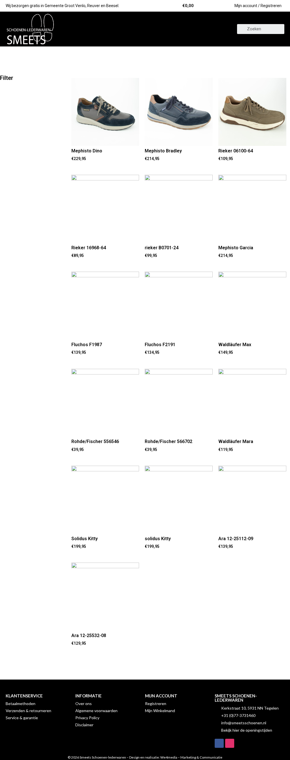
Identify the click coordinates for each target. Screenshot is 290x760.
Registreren (155, 703)
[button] (145, 29)
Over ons (83, 703)
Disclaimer (84, 724)
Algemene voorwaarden (96, 710)
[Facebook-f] (219, 743)
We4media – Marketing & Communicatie (191, 757)
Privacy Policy (87, 717)
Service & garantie (22, 717)
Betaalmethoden (20, 703)
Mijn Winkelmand (160, 710)
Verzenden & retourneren (28, 710)
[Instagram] (229, 743)
